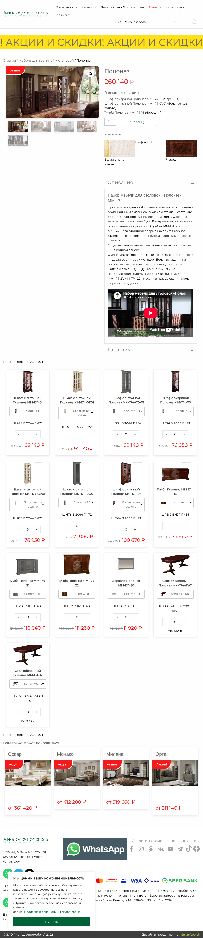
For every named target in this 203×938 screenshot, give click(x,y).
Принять (51, 921)
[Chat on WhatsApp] (95, 849)
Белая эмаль (180, 593)
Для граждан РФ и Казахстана (123, 7)
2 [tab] (28, 787)
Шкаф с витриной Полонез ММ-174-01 (133, 99)
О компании (65, 7)
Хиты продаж (175, 7)
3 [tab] (34, 787)
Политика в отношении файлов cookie (52, 912)
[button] (76, 7)
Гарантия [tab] (119, 350)
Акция (153, 7)
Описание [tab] (120, 182)
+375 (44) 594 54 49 (17, 852)
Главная (9, 60)
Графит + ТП (131, 411)
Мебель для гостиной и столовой (46, 60)
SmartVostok (190, 934)
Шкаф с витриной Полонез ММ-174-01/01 (135, 103)
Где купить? (64, 15)
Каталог (87, 7)
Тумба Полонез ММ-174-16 (124, 112)
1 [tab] (22, 787)
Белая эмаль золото (82, 413)
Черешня (33, 411)
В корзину (137, 122)
